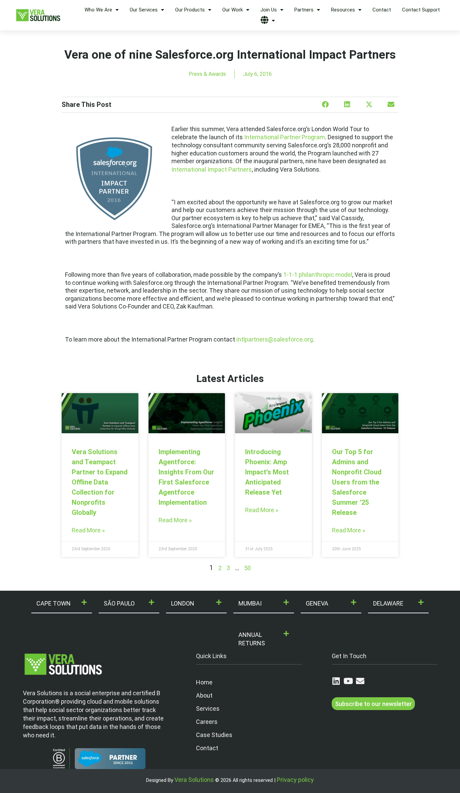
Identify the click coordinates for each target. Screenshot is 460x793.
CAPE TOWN (53, 603)
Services (208, 708)
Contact (381, 10)
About (204, 695)
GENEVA (317, 603)
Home (204, 682)
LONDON (182, 603)
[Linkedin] (336, 681)
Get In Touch (349, 655)
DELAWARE (388, 603)
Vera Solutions (194, 779)
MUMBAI (250, 603)
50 (247, 567)
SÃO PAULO (119, 603)
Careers (207, 721)
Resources (343, 10)
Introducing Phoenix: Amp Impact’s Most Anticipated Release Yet (267, 472)
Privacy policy (295, 779)
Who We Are (98, 10)
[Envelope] (360, 681)
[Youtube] (348, 681)
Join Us (268, 10)
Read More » (88, 530)
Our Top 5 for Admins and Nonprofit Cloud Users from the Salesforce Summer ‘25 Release (357, 482)
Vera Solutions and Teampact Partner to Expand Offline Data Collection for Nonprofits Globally (100, 482)
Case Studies (214, 734)
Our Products (190, 10)
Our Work (232, 10)
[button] (325, 104)
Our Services (144, 10)
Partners (304, 10)
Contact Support (421, 10)
